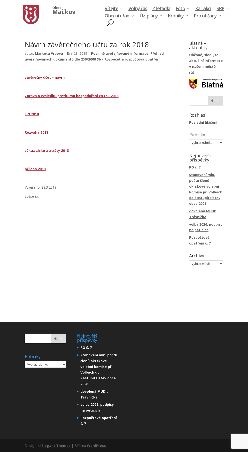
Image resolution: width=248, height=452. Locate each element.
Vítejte (111, 9)
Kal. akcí (203, 9)
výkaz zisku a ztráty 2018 (47, 150)
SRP (220, 9)
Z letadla (161, 9)
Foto (180, 9)
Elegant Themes (56, 445)
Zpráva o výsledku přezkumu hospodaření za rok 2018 (71, 95)
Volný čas (137, 9)
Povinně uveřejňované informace (119, 53)
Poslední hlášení (203, 122)
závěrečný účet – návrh (45, 77)
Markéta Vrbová (49, 53)
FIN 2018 (32, 114)
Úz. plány (149, 16)
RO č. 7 (195, 167)
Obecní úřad (117, 16)
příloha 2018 (35, 169)
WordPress (96, 445)
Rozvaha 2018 (36, 132)
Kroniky (176, 16)
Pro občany (205, 16)
